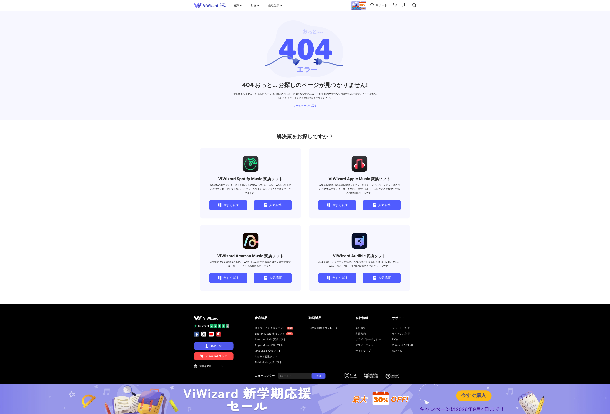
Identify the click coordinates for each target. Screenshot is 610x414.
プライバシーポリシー (368, 339)
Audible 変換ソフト (359, 256)
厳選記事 (273, 5)
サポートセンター (402, 327)
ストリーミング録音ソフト (273, 327)
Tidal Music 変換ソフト (268, 362)
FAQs (395, 339)
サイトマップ (363, 350)
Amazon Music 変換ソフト (250, 256)
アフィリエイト (364, 345)
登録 (318, 375)
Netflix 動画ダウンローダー (324, 327)
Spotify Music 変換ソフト (250, 178)
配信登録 (397, 350)
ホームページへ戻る (305, 105)
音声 (236, 5)
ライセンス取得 (401, 333)
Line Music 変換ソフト (268, 350)
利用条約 (361, 333)
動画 (253, 5)
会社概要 (361, 327)
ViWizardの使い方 (402, 345)
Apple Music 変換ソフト (360, 178)
